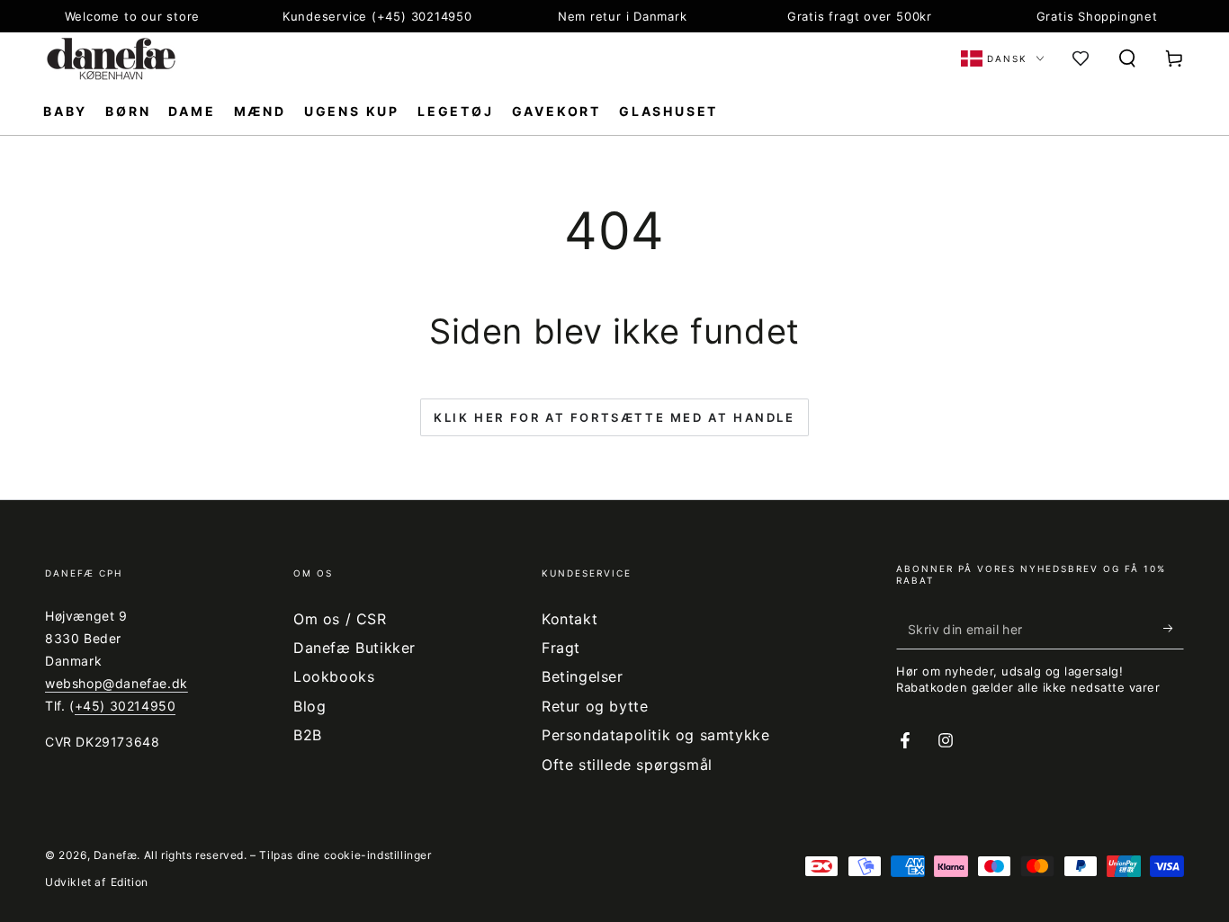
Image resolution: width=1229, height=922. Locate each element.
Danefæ (116, 855)
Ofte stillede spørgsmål (627, 765)
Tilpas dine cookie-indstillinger (345, 855)
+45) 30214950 (125, 705)
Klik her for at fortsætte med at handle (614, 417)
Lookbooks (333, 676)
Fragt (561, 648)
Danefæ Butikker (354, 648)
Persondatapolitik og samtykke (655, 735)
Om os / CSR (340, 619)
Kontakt (569, 619)
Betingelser (582, 676)
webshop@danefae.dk (116, 683)
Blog (309, 706)
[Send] (1173, 629)
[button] (1127, 58)
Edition (129, 882)
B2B (307, 735)
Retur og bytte (595, 706)
